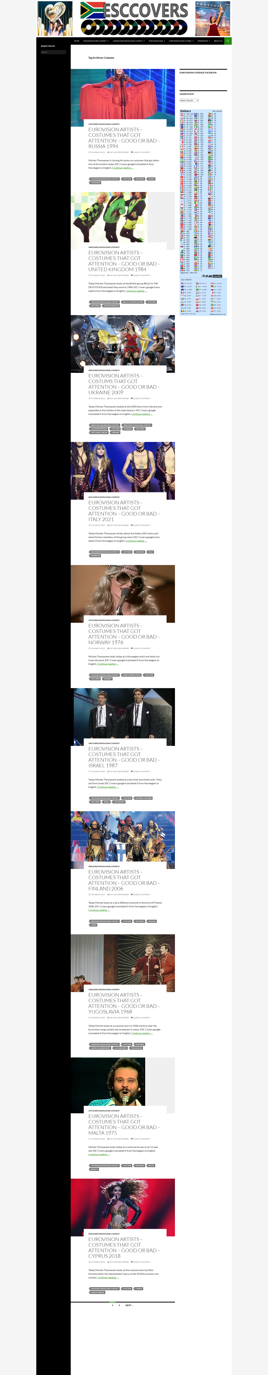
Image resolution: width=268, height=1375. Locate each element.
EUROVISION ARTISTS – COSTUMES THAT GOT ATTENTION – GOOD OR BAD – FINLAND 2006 (124, 880)
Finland (152, 921)
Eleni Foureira (97, 1292)
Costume (127, 179)
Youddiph (95, 183)
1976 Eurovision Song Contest (105, 675)
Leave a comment (141, 152)
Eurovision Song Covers (180, 41)
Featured (140, 179)
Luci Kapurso (120, 1048)
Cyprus (139, 1289)
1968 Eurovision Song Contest (104, 989)
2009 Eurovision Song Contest (137, 425)
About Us (218, 41)
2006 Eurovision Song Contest (104, 866)
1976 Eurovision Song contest (104, 620)
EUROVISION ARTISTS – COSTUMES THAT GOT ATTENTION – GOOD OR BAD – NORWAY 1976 (124, 633)
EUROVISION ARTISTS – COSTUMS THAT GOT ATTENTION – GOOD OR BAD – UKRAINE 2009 (124, 384)
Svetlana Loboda (99, 433)
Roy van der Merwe (119, 152)
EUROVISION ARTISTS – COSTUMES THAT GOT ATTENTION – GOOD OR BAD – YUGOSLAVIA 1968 (124, 1003)
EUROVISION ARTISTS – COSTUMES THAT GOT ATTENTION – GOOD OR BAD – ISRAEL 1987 (124, 757)
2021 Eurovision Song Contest (104, 497)
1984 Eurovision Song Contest (104, 247)
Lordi (93, 925)
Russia (151, 179)
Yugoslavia (136, 1048)
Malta (151, 1166)
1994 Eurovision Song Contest (104, 124)
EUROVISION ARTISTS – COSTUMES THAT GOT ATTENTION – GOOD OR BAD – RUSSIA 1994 (124, 137)
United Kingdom (111, 306)
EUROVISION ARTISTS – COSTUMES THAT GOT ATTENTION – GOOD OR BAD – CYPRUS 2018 (124, 1247)
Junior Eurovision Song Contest (128, 41)
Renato (94, 1169)
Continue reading (123, 167)
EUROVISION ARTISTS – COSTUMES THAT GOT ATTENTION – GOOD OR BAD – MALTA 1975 (124, 1124)
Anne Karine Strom (132, 675)
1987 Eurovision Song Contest (105, 798)
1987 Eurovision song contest (104, 743)
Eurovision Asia (156, 41)
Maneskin (95, 556)
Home (76, 41)
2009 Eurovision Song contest (104, 370)
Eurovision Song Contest (95, 41)
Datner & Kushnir (144, 798)
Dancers (128, 429)
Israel (106, 802)
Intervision (203, 41)
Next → (129, 1305)
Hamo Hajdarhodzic (100, 1048)
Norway (108, 679)
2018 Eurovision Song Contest (104, 1234)
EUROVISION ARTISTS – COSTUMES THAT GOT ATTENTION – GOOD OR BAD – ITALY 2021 (124, 510)
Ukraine (115, 433)
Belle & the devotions (133, 302)
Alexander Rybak (99, 429)
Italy (150, 552)
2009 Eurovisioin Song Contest (105, 425)
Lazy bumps (119, 802)
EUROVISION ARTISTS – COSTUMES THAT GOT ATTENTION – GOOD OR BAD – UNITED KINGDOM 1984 (124, 260)
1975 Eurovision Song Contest (104, 1111)
